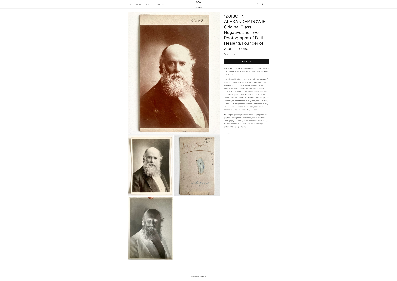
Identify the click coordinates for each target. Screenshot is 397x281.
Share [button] (228, 134)
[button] (257, 4)
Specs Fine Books (201, 276)
